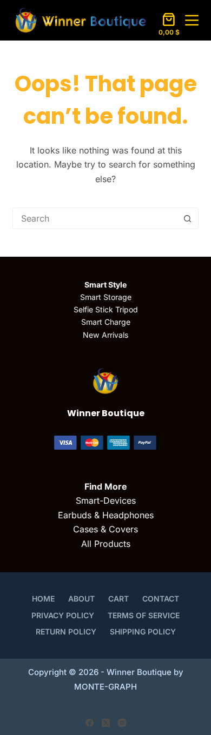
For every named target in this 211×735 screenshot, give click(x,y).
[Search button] (187, 218)
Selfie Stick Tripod (106, 309)
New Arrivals (105, 334)
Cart (118, 598)
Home (43, 598)
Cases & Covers (105, 529)
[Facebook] (89, 723)
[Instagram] (122, 723)
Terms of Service (144, 615)
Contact (160, 598)
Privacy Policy (62, 615)
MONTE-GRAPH (105, 686)
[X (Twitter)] (106, 723)
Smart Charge (105, 321)
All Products (105, 543)
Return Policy (66, 631)
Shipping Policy (143, 631)
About (81, 598)
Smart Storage (105, 297)
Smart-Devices (106, 500)
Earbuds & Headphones (106, 515)
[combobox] (95, 218)
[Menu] (192, 20)
